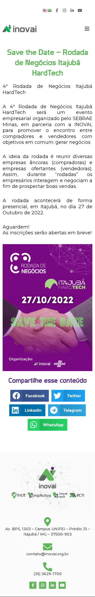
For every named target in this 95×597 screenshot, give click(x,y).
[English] (45, 10)
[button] (29, 396)
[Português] (50, 10)
